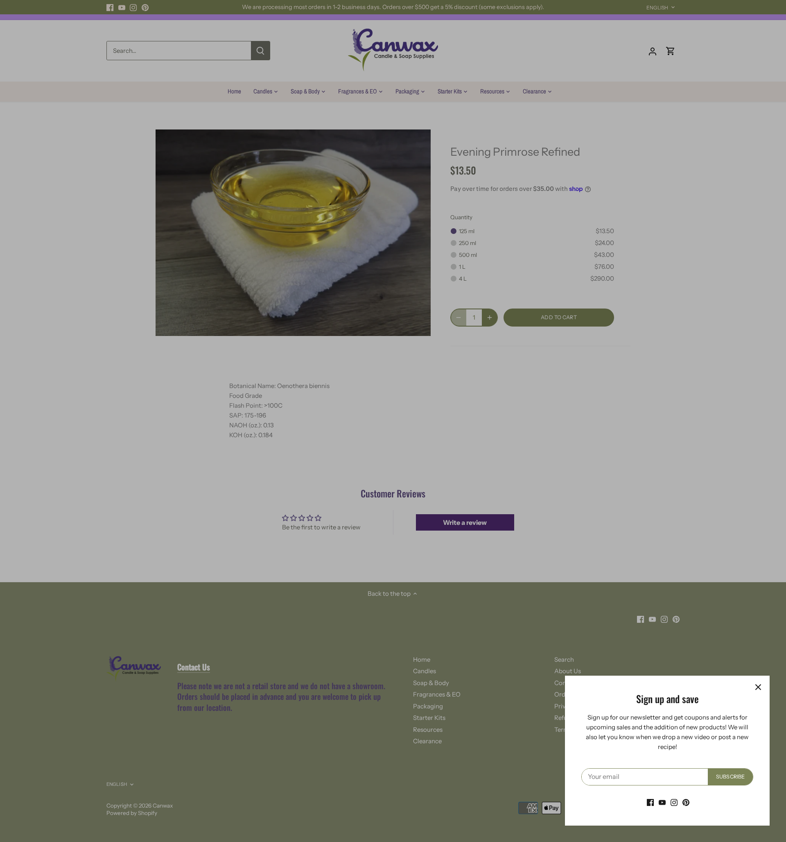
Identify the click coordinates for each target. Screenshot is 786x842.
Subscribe (730, 777)
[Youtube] (662, 802)
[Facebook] (650, 802)
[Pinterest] (685, 802)
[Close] (758, 687)
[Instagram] (674, 802)
